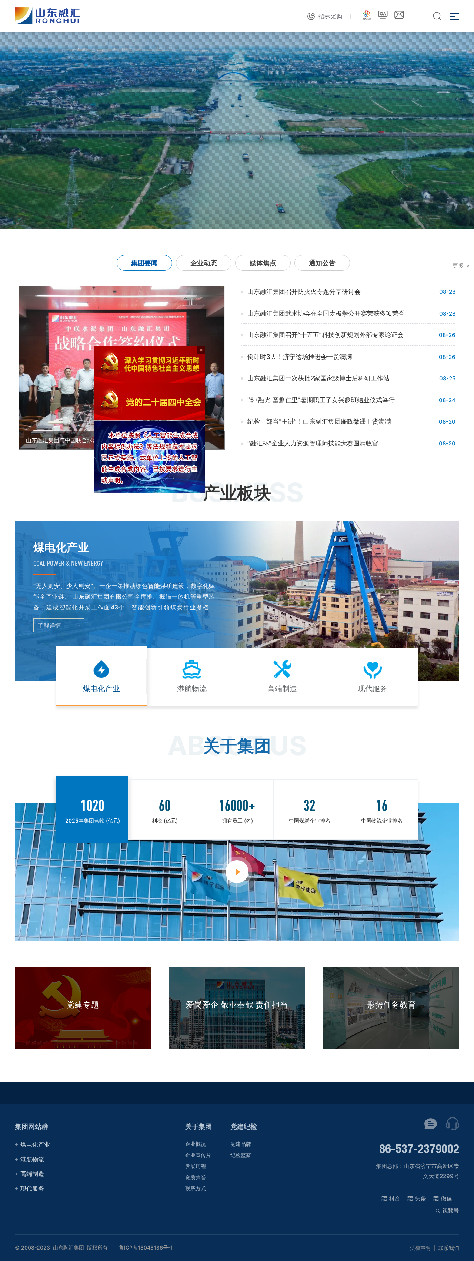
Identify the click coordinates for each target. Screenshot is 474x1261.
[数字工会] (366, 15)
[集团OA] (383, 15)
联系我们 (448, 1248)
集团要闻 (144, 263)
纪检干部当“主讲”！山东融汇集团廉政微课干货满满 (319, 421)
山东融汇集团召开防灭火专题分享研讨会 (304, 291)
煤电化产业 (35, 1144)
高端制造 (32, 1173)
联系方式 (195, 1188)
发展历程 (195, 1166)
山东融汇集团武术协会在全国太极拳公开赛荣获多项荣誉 (326, 313)
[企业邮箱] (399, 15)
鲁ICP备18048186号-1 (146, 1247)
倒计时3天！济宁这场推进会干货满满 (299, 356)
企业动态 (203, 263)
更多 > (461, 265)
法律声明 (420, 1248)
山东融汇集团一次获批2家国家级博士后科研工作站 (318, 378)
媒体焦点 (263, 263)
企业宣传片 (198, 1155)
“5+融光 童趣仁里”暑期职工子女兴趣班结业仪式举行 (321, 400)
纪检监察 (240, 1155)
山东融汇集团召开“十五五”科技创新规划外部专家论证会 (325, 335)
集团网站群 (31, 1126)
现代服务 (32, 1188)
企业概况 (195, 1144)
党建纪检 (243, 1126)
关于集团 (198, 1126)
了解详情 (49, 625)
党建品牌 (240, 1144)
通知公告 (322, 263)
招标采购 (330, 16)
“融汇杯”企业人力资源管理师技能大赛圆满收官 (312, 443)
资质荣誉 (195, 1177)
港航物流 (32, 1159)
